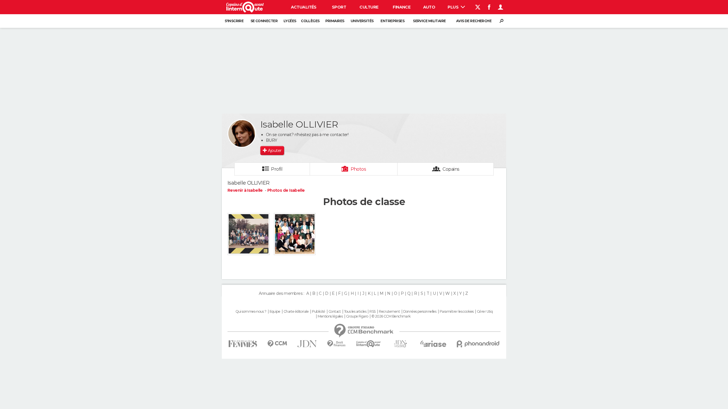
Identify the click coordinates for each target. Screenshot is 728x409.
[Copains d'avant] (368, 343)
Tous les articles (355, 312)
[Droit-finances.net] (336, 343)
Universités (362, 21)
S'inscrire (234, 21)
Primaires (334, 21)
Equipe (275, 312)
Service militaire (429, 21)
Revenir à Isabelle (246, 190)
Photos (358, 169)
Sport (339, 7)
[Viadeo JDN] (400, 343)
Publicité (318, 312)
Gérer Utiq (485, 312)
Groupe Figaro (357, 316)
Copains (450, 169)
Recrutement (389, 312)
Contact (334, 312)
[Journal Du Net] (307, 343)
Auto (429, 7)
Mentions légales (330, 316)
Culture (368, 7)
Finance (401, 7)
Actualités (304, 7)
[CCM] (277, 343)
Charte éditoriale (296, 312)
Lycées (290, 21)
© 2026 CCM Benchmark (391, 316)
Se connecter (264, 21)
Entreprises (392, 21)
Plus (453, 7)
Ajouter (274, 150)
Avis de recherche (473, 21)
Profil (276, 169)
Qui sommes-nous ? (250, 312)
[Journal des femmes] (243, 343)
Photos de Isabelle (286, 190)
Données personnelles (420, 312)
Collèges (310, 21)
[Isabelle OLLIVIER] (242, 133)
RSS (372, 312)
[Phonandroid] (478, 343)
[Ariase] (433, 344)
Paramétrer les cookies (457, 312)
